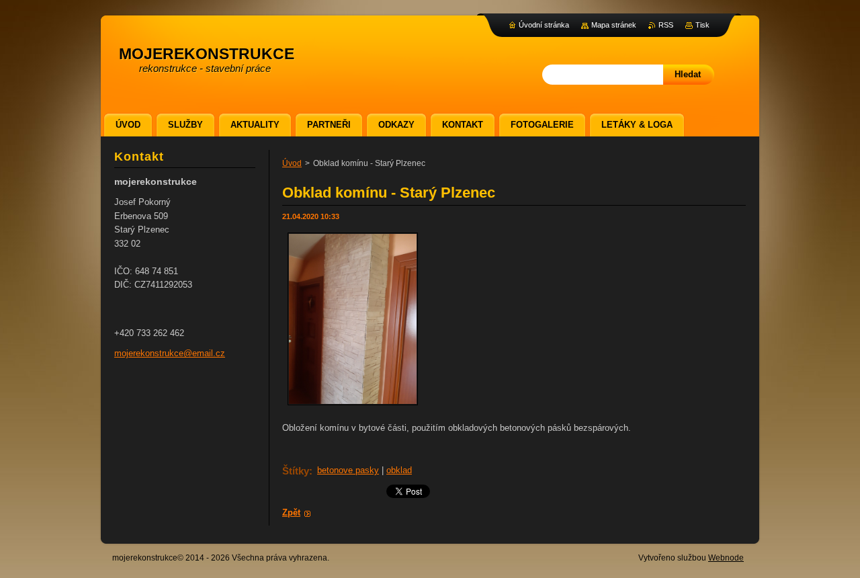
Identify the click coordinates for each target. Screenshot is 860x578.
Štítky (295, 471)
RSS (665, 25)
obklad (399, 470)
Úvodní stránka (544, 25)
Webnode (726, 558)
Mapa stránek (613, 25)
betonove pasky (348, 470)
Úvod (292, 163)
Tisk (702, 25)
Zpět (291, 512)
